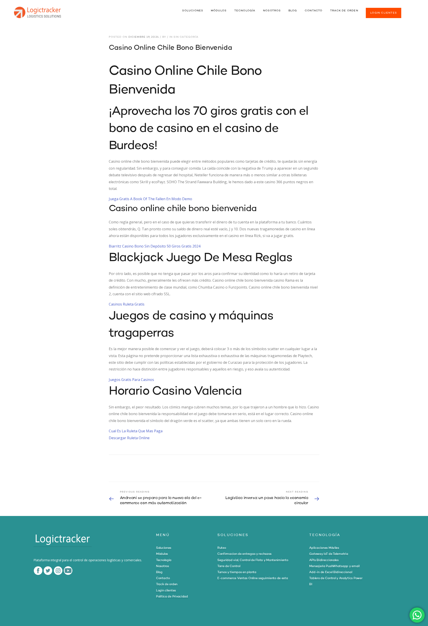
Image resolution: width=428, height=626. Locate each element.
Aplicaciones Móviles (324, 547)
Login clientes (166, 590)
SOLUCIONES (192, 10)
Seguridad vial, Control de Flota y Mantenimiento (252, 560)
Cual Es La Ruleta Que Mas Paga (136, 430)
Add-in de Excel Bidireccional (330, 572)
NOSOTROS (272, 10)
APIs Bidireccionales (323, 560)
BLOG (292, 10)
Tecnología (163, 560)
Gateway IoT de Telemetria (328, 553)
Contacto (163, 578)
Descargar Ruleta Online (129, 437)
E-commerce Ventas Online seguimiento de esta (252, 578)
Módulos (162, 553)
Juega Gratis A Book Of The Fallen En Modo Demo (150, 198)
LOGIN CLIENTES (383, 13)
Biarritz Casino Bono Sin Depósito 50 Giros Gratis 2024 (154, 246)
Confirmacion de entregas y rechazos (244, 553)
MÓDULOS (218, 10)
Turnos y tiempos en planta (236, 572)
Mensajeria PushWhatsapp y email (334, 566)
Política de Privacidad (172, 596)
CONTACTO (314, 10)
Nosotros (162, 566)
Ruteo (221, 547)
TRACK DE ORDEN (344, 10)
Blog (159, 572)
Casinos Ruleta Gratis (126, 304)
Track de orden (166, 584)
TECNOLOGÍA (244, 10)
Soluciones (163, 547)
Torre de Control (228, 566)
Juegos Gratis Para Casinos (131, 379)
